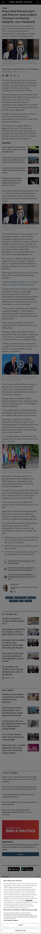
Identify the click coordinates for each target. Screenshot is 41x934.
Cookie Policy (29, 900)
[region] (20, 906)
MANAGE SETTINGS (20, 930)
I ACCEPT (20, 925)
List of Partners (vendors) (11, 920)
